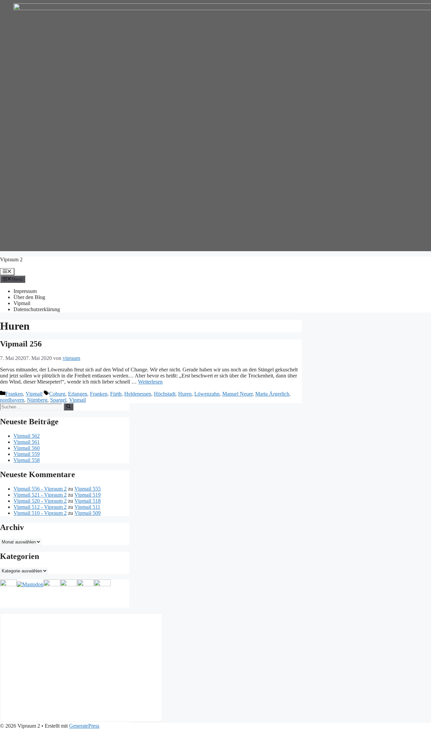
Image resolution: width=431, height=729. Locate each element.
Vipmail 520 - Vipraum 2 (40, 501)
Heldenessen (137, 394)
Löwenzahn (207, 394)
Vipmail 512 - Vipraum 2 (40, 507)
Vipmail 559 (26, 454)
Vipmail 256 (21, 343)
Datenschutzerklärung (36, 309)
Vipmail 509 (87, 513)
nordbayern (12, 400)
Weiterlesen (150, 382)
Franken (14, 394)
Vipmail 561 (26, 442)
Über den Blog (29, 297)
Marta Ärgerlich (272, 394)
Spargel (58, 400)
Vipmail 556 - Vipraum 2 (40, 489)
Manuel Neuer (237, 394)
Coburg (57, 394)
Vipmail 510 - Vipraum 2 (40, 513)
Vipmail (21, 303)
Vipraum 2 (11, 259)
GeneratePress (84, 726)
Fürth (116, 394)
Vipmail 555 (87, 489)
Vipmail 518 (87, 501)
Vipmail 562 (26, 436)
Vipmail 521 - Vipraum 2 (40, 495)
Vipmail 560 (26, 448)
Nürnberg (37, 400)
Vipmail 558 (26, 460)
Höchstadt (164, 394)
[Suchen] (68, 406)
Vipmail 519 (87, 495)
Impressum (25, 291)
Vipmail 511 (87, 507)
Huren (185, 394)
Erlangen (77, 394)
